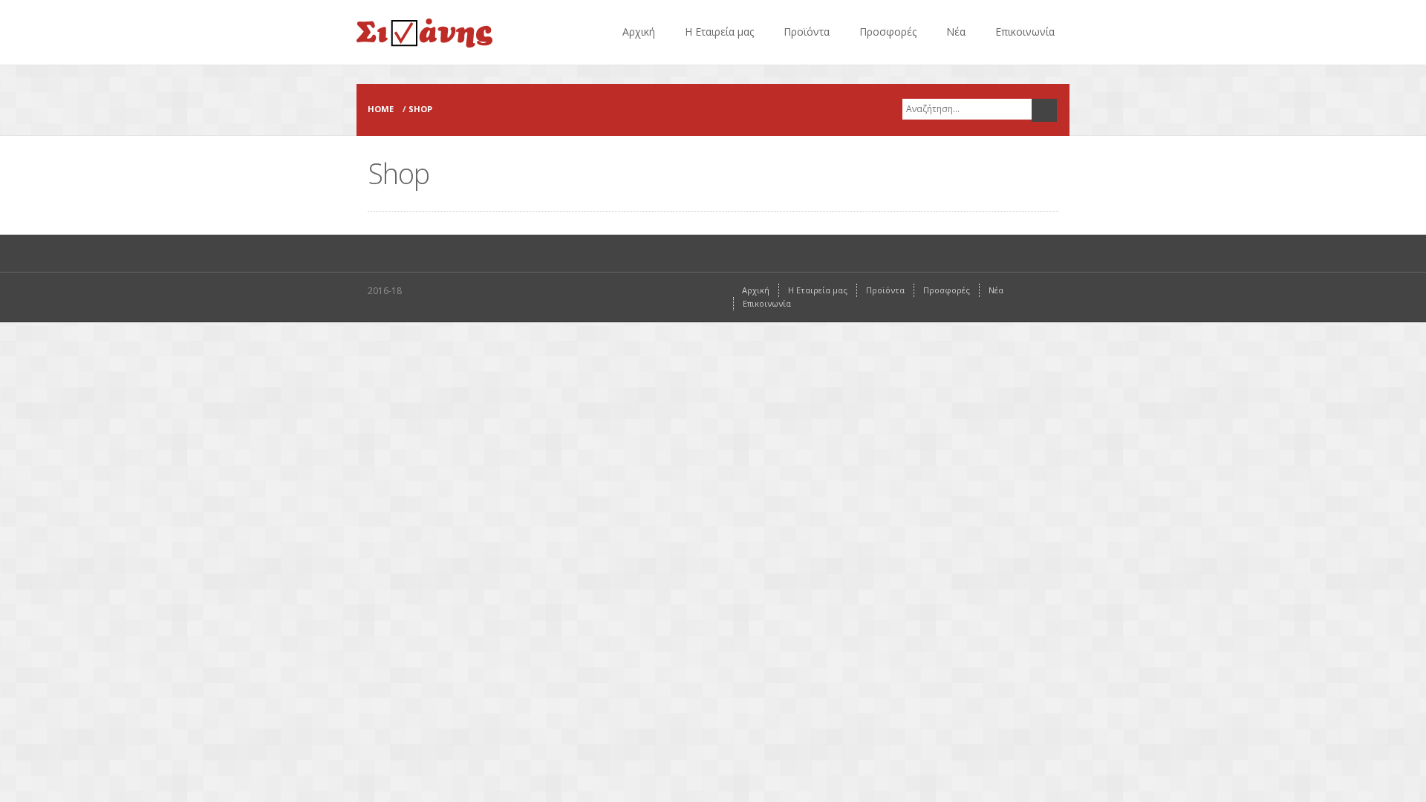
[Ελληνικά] (1203, 74)
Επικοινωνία (1025, 32)
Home (381, 108)
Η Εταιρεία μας (719, 32)
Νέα (956, 32)
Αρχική (638, 32)
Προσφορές (888, 32)
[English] (1224, 74)
